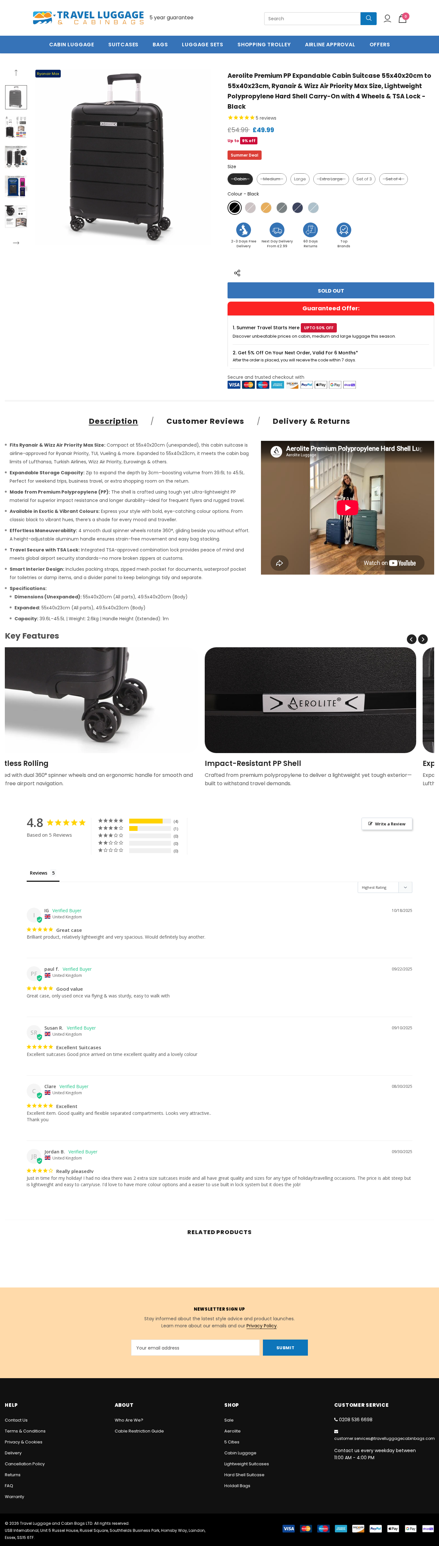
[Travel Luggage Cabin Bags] (88, 18)
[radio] (240, 179)
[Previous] (16, 73)
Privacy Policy (261, 1326)
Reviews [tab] (38, 873)
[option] (123, 157)
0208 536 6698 (355, 1419)
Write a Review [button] (390, 824)
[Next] (16, 244)
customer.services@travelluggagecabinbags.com (384, 1438)
